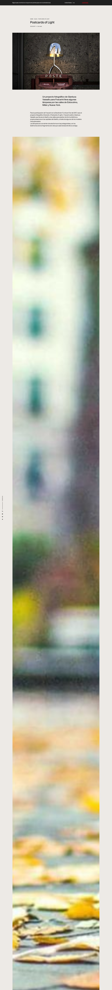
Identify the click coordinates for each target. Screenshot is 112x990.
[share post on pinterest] (2, 517)
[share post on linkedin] (2, 519)
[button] (70, 2)
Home (31, 19)
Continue (85, 2)
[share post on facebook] (2, 514)
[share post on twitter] (2, 511)
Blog (35, 19)
